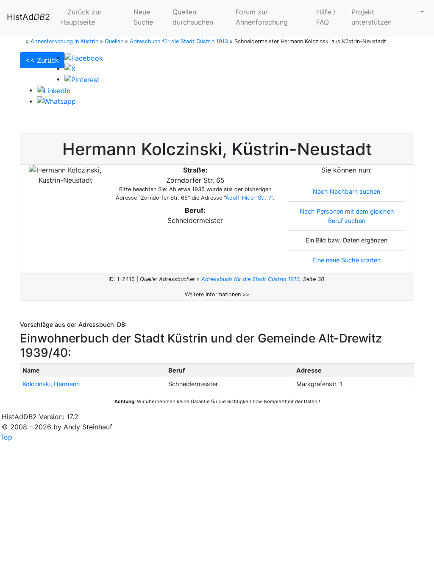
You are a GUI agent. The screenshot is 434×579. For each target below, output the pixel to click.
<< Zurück (42, 60)
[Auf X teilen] (69, 68)
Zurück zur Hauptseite (81, 17)
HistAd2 (28, 17)
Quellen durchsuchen (192, 17)
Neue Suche (143, 17)
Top (6, 437)
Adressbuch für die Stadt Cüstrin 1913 (250, 279)
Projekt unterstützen (371, 17)
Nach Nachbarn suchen (346, 191)
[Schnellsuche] (418, 11)
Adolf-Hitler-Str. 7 (248, 198)
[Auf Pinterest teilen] (82, 79)
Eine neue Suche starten (346, 260)
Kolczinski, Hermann (51, 383)
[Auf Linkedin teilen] (53, 90)
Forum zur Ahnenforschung (262, 17)
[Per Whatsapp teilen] (56, 101)
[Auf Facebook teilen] (83, 57)
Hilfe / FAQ (326, 17)
